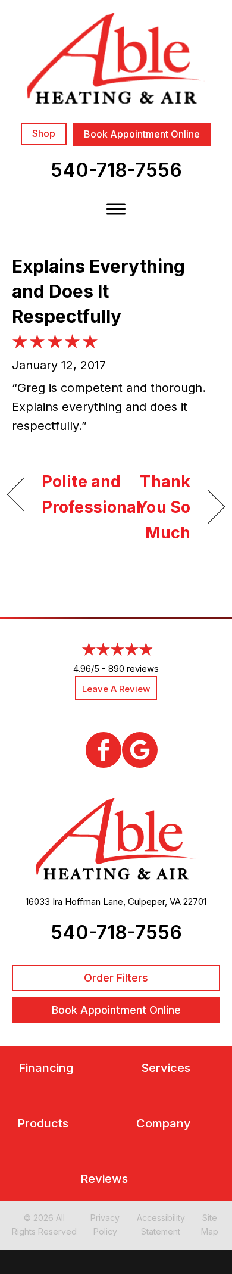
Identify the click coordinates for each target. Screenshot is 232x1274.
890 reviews (133, 668)
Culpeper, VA (154, 901)
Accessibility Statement (161, 1224)
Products (42, 1123)
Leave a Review (116, 688)
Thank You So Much (157, 507)
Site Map (209, 1224)
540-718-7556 (116, 170)
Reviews (104, 1179)
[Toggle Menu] (116, 208)
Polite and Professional (91, 494)
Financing (45, 1068)
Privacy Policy (105, 1224)
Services (165, 1068)
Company (163, 1123)
